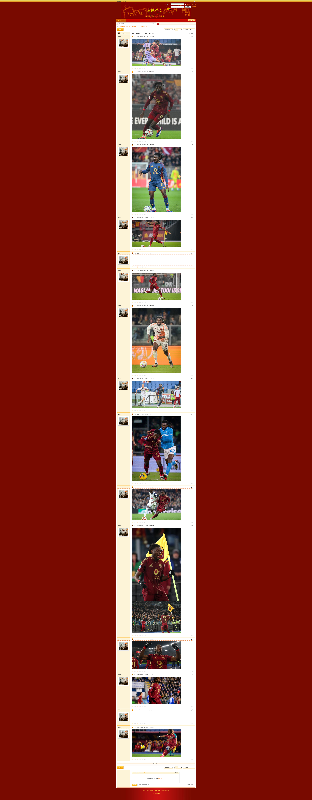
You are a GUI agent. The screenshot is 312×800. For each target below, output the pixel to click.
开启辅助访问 (192, 1)
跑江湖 (124, 33)
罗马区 (128, 26)
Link (139, 773)
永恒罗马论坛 (121, 20)
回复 (135, 68)
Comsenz (158, 795)
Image (137, 773)
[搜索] (157, 24)
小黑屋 (144, 790)
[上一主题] (191, 33)
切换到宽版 (194, 1)
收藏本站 (124, 1)
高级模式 (177, 772)
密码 (166, 6)
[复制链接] (152, 33)
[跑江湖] (119, 33)
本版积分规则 (190, 784)
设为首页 (119, 1)
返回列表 (168, 29)
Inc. (160, 795)
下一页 (191, 29)
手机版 (147, 790)
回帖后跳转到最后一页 (144, 784)
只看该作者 (151, 36)
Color (135, 773)
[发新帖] (120, 29)
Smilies (145, 773)
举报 (192, 68)
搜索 (153, 23)
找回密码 (194, 4)
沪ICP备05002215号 (164, 790)
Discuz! (157, 793)
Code (143, 773)
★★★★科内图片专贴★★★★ (144, 26)
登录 (159, 778)
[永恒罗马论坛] (118, 4)
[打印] (189, 33)
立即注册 (194, 6)
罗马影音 (134, 26)
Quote (141, 773)
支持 (140, 68)
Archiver (152, 790)
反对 (145, 68)
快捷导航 (191, 20)
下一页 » (156, 763)
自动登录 (188, 4)
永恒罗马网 (157, 790)
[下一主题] (192, 33)
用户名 (166, 4)
